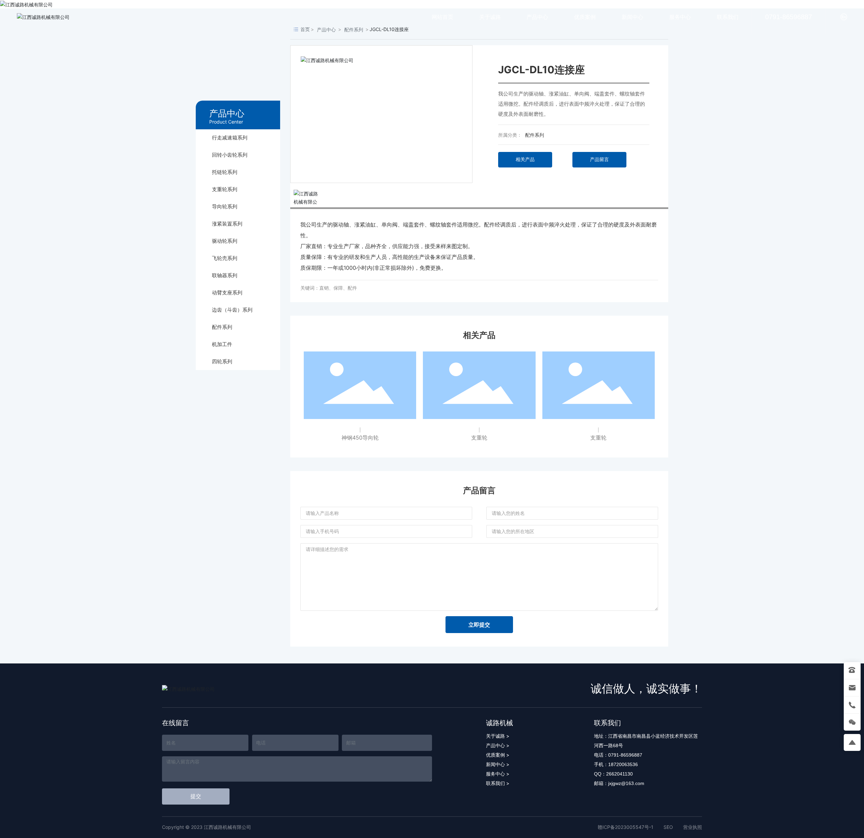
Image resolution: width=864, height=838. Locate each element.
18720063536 (623, 764)
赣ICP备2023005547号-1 (625, 827)
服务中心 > (497, 774)
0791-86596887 (788, 17)
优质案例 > (497, 755)
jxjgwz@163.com (626, 783)
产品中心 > (497, 745)
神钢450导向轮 (360, 437)
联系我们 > (497, 783)
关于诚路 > (497, 736)
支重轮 (479, 437)
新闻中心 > (497, 764)
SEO (668, 827)
